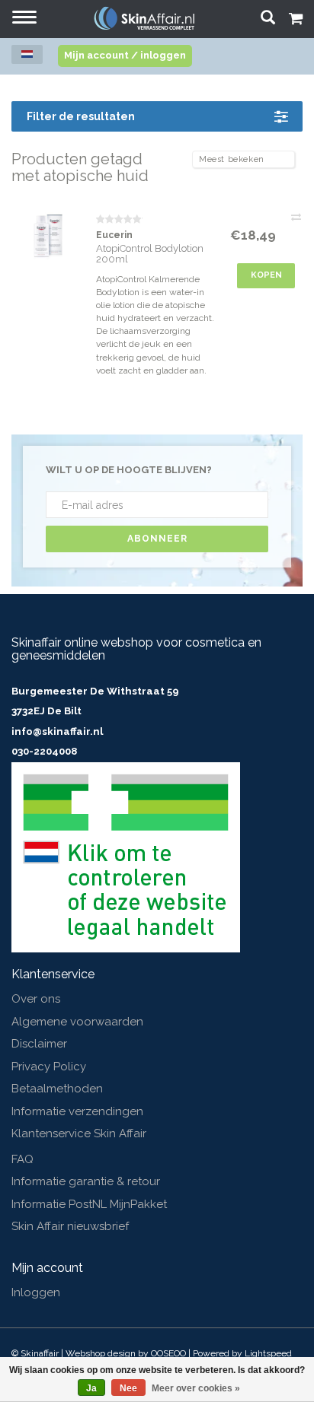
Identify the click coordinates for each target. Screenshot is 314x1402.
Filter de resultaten (81, 116)
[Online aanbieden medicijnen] (125, 856)
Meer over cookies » (196, 1388)
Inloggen (35, 1292)
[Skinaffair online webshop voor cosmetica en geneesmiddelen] (144, 18)
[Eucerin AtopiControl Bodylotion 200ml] (48, 236)
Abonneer (157, 538)
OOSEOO (168, 1353)
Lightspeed (268, 1353)
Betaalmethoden (57, 1088)
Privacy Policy (48, 1066)
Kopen (266, 275)
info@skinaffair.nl (57, 731)
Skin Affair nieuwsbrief (70, 1226)
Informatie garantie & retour (85, 1181)
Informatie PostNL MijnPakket (89, 1204)
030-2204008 (44, 751)
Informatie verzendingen (77, 1111)
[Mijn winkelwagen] (296, 20)
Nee (128, 1388)
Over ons (35, 999)
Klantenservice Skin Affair (78, 1133)
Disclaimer (39, 1044)
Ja (91, 1388)
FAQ (22, 1159)
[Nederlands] (27, 54)
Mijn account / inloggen (125, 55)
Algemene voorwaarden (77, 1021)
